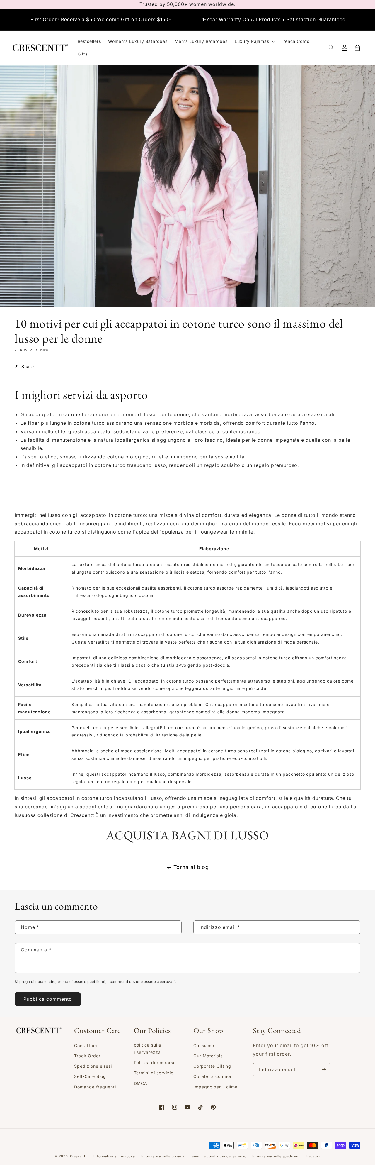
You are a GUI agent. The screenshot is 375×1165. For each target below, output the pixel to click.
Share (27, 366)
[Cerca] (331, 47)
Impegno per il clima (215, 1086)
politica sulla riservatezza (147, 1048)
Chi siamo (203, 1045)
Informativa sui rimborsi (114, 1156)
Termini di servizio (153, 1072)
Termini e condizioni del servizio (218, 1156)
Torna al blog (191, 867)
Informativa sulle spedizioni (276, 1156)
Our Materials (208, 1055)
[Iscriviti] (323, 1069)
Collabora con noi (212, 1076)
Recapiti (313, 1156)
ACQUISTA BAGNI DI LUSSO (187, 835)
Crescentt (78, 1156)
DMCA (141, 1083)
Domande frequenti (95, 1086)
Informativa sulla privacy (162, 1156)
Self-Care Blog (90, 1076)
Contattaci (85, 1045)
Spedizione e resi (93, 1066)
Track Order (87, 1055)
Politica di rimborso (155, 1062)
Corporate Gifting (212, 1066)
